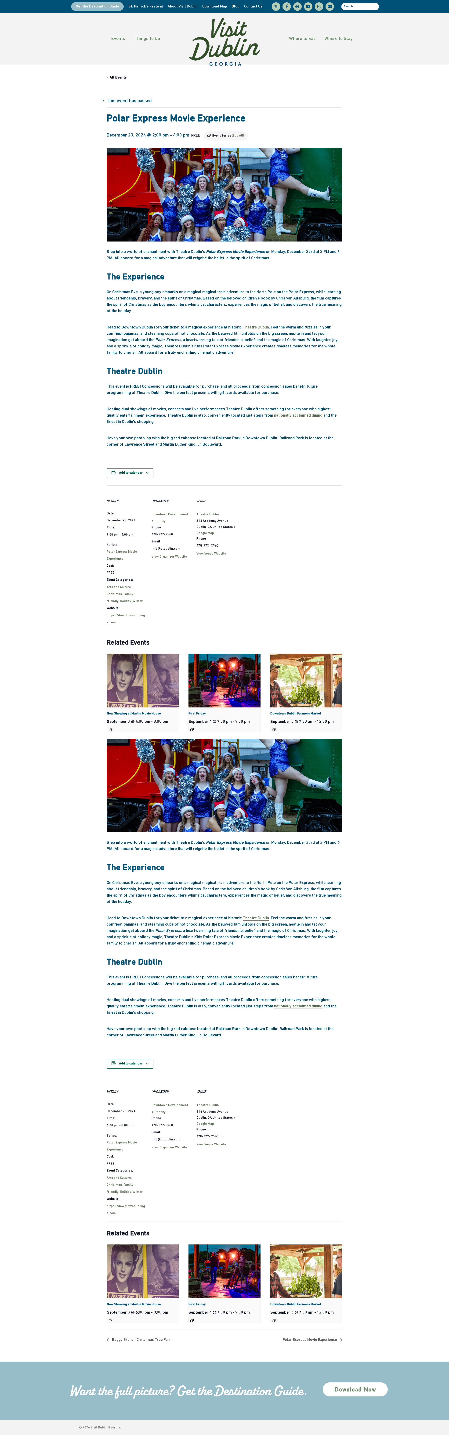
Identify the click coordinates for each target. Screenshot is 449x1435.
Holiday (125, 601)
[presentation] (143, 680)
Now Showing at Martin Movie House (134, 713)
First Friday (197, 713)
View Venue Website (211, 553)
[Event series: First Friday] (192, 729)
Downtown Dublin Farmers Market (295, 713)
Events (118, 38)
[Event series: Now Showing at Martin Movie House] (110, 729)
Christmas (114, 594)
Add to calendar (131, 473)
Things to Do (147, 38)
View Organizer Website (169, 557)
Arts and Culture (119, 587)
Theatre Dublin (256, 327)
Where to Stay (338, 38)
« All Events (117, 77)
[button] (355, 1389)
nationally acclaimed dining (298, 416)
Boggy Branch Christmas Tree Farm (142, 1340)
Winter (138, 601)
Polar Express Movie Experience (310, 1340)
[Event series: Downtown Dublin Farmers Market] (273, 729)
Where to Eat (302, 38)
